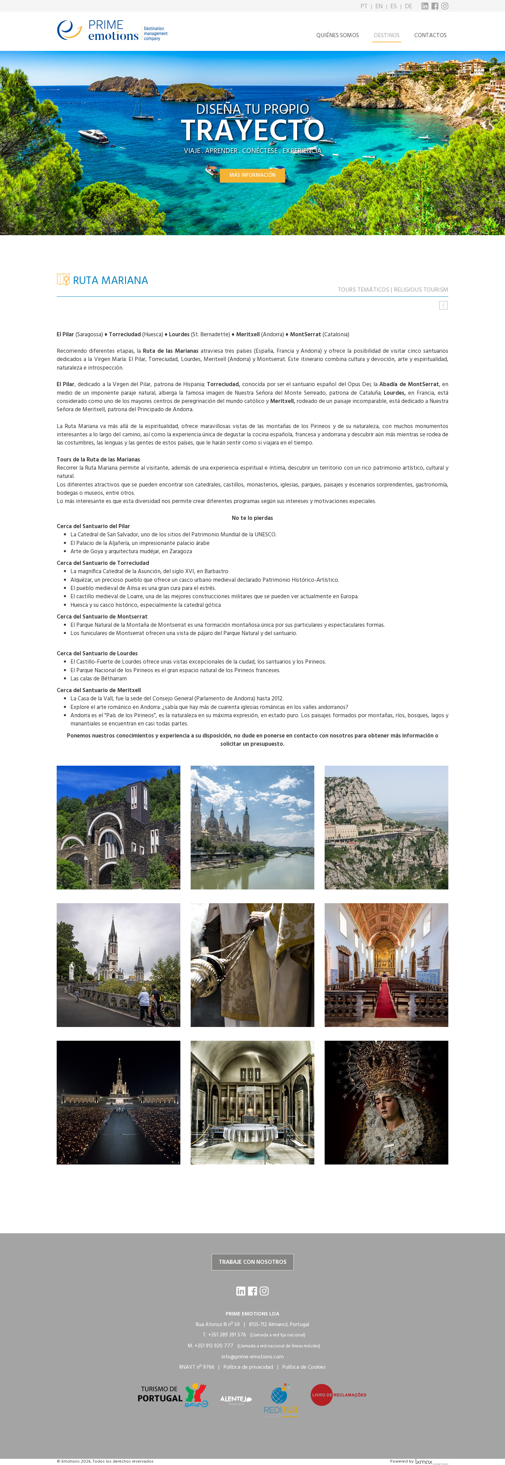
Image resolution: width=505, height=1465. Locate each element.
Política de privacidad (248, 1367)
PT (364, 7)
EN (379, 7)
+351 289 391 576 (227, 1335)
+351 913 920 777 (213, 1346)
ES (394, 7)
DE (408, 7)
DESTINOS (387, 35)
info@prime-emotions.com (253, 1357)
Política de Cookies (304, 1367)
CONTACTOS (430, 35)
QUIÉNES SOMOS (337, 35)
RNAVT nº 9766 (196, 1367)
